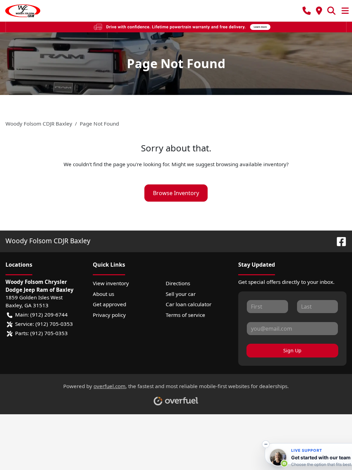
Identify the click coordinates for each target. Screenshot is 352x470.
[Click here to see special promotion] (176, 26)
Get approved (109, 304)
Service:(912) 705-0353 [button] (44, 323)
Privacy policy (109, 314)
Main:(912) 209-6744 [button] (41, 314)
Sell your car (181, 293)
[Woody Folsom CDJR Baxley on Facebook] (338, 240)
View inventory (111, 283)
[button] (307, 11)
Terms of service (185, 314)
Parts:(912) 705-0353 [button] (41, 333)
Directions (178, 283)
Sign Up (292, 350)
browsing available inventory (251, 164)
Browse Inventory (176, 193)
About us (103, 293)
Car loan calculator (188, 304)
